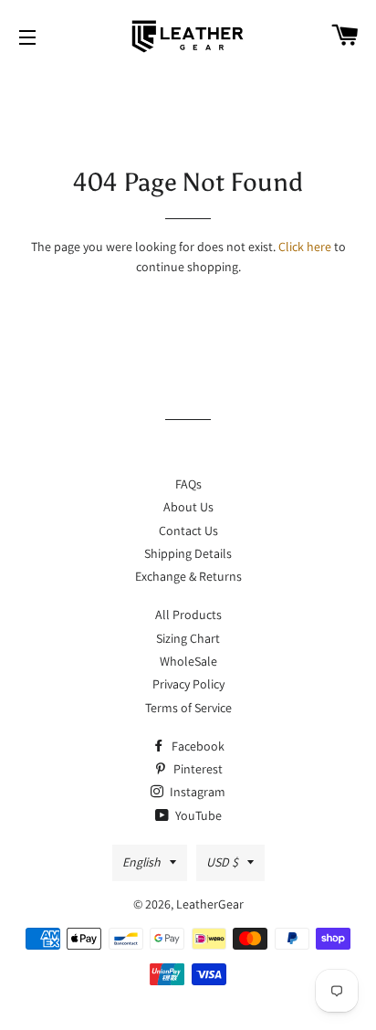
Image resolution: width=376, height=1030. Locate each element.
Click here (304, 246)
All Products (188, 614)
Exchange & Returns (188, 576)
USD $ (222, 862)
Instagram (196, 791)
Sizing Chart (188, 638)
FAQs (188, 484)
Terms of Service (188, 707)
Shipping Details (188, 553)
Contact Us (188, 530)
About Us (188, 507)
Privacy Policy (188, 684)
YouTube (197, 815)
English (141, 862)
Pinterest (197, 769)
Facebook (197, 746)
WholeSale (188, 661)
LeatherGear (210, 904)
